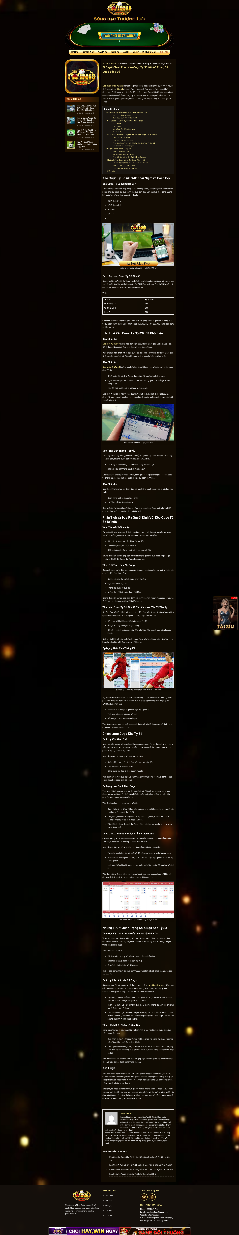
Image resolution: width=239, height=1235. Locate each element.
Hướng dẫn (88, 52)
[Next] (234, 613)
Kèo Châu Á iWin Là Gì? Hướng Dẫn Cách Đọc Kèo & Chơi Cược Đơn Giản (86, 120)
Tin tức (163, 52)
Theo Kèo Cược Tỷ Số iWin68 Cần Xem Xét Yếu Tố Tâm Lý (134, 143)
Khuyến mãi (149, 52)
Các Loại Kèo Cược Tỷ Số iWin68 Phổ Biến (125, 121)
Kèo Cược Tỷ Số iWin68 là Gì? (123, 115)
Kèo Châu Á (117, 126)
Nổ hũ (126, 52)
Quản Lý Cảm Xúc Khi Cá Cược (124, 166)
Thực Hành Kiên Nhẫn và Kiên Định (125, 168)
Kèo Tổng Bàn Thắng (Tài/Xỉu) (124, 129)
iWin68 (74, 52)
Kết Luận (111, 171)
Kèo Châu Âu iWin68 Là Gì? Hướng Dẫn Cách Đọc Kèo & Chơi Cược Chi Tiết (86, 108)
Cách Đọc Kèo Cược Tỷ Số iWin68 (125, 118)
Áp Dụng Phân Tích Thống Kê (123, 146)
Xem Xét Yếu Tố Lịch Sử (121, 138)
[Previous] (216, 613)
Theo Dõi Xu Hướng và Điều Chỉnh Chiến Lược (129, 157)
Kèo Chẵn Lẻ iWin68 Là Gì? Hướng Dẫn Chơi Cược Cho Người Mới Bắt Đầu (86, 132)
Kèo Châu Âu (117, 124)
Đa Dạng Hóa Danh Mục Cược (123, 154)
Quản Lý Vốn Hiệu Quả (121, 152)
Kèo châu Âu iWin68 (111, 344)
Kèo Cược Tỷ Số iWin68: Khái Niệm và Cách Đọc (127, 112)
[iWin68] (119, 8)
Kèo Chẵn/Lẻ (117, 132)
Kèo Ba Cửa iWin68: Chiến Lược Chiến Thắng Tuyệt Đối (87, 144)
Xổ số (136, 52)
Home (105, 63)
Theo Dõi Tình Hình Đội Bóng (123, 140)
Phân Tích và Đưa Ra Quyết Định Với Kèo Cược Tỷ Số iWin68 (132, 135)
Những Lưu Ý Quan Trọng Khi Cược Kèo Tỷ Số (126, 160)
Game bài (103, 52)
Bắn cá (115, 52)
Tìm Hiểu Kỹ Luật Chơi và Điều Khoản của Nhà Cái (130, 163)
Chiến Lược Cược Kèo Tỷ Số (119, 149)
